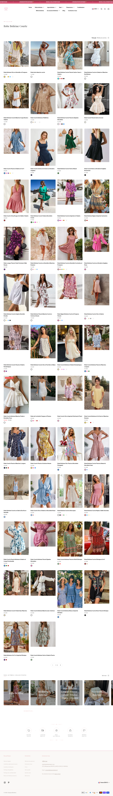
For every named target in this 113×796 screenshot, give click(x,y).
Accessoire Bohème (52, 10)
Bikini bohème (40, 10)
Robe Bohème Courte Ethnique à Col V (94, 559)
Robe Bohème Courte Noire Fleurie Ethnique (96, 610)
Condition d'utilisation (9, 767)
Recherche (27, 775)
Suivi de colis (28, 772)
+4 (12, 76)
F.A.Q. (26, 767)
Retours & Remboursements (10, 775)
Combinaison (80, 7)
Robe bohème (38, 7)
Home (30, 7)
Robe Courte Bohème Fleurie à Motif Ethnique (69, 559)
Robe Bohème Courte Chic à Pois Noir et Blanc (43, 364)
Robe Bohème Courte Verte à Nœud (67, 168)
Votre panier (27, 769)
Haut (60, 7)
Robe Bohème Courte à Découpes (66, 510)
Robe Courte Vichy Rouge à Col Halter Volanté (16, 216)
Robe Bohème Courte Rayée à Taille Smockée (96, 510)
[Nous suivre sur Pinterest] (9, 782)
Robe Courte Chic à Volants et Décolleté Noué (43, 510)
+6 (66, 220)
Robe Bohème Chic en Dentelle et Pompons (15, 72)
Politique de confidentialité (10, 772)
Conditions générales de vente (10, 764)
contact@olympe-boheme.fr (51, 770)
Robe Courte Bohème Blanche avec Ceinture (43, 610)
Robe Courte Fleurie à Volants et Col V (14, 168)
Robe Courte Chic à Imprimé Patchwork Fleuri (69, 416)
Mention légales (7, 761)
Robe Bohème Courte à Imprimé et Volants (68, 216)
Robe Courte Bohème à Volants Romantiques (69, 364)
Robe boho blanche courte (38, 72)
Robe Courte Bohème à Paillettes (40, 117)
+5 (39, 122)
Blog (64, 10)
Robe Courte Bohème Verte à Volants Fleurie (43, 655)
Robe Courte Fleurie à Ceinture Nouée (41, 463)
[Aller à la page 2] (60, 665)
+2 (12, 173)
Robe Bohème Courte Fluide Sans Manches (15, 610)
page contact (57, 773)
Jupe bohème (51, 7)
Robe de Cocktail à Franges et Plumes (41, 416)
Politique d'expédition (8, 769)
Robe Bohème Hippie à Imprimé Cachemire (95, 216)
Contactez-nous (72, 10)
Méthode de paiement (30, 761)
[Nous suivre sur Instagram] (5, 782)
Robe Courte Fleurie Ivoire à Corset (93, 117)
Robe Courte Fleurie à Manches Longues (15, 463)
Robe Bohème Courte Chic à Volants (94, 314)
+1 (39, 222)
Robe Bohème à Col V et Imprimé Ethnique (15, 655)
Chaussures (69, 7)
